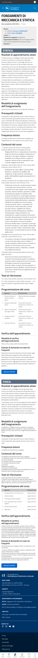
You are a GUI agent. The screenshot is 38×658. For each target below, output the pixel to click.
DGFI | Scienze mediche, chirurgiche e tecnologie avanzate (19, 607)
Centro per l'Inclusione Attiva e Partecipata (14, 614)
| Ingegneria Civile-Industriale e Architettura (17, 601)
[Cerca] (35, 8)
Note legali (5, 639)
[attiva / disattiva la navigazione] (3, 8)
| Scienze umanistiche (10, 604)
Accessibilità (5, 642)
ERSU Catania (6, 617)
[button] (12, 2)
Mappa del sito (6, 649)
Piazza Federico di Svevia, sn (10, 585)
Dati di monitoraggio (7, 646)
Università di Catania (6, 2)
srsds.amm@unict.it (8, 592)
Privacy (4, 635)
